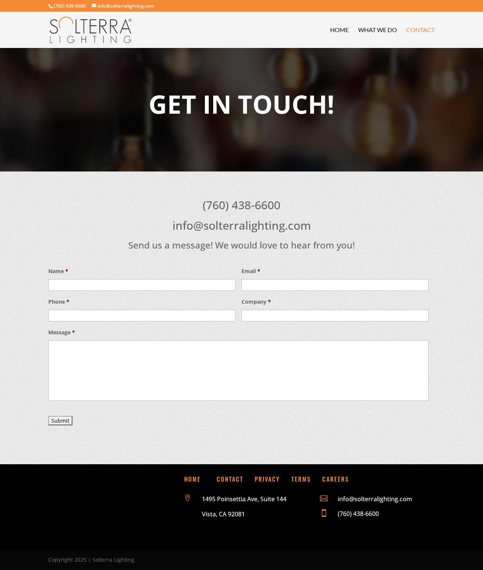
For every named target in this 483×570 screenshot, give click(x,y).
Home (339, 30)
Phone (58, 301)
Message (61, 332)
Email (251, 271)
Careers (335, 478)
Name (58, 271)
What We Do (377, 30)
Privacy (267, 478)
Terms (301, 478)
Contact (420, 30)
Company (256, 301)
